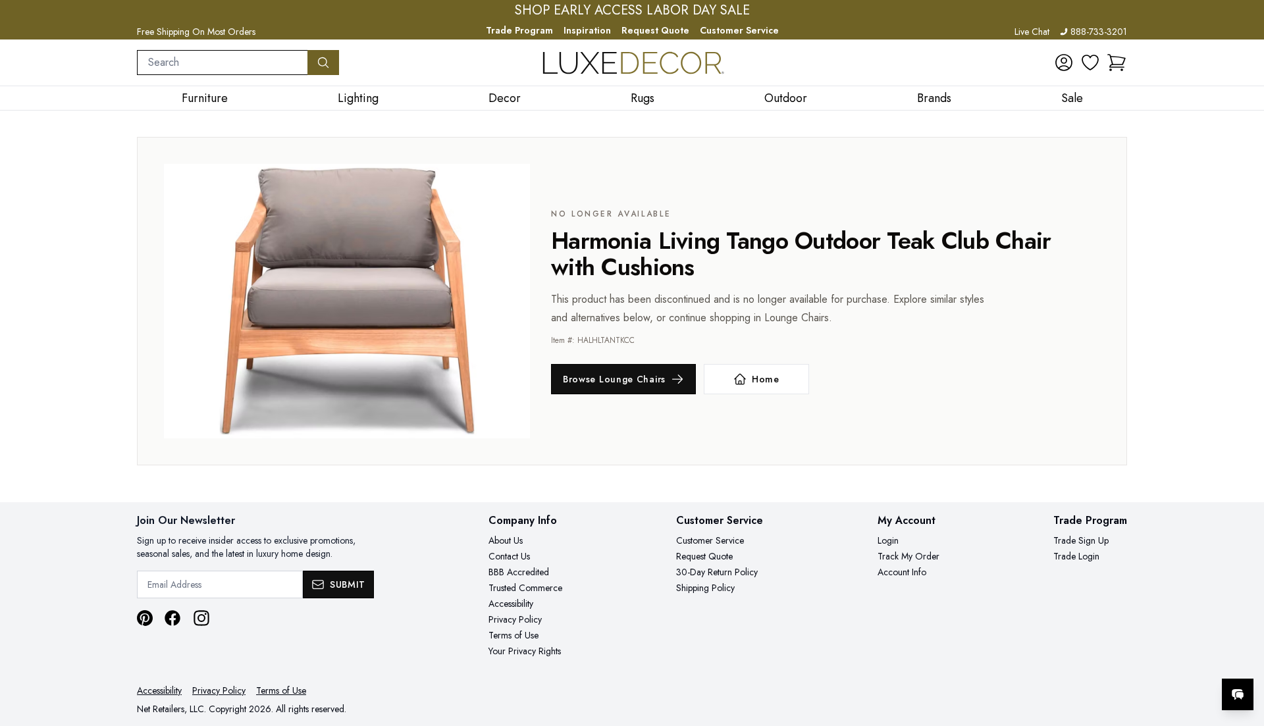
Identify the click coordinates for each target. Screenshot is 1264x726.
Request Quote (655, 30)
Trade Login (1076, 556)
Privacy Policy (515, 619)
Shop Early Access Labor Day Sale (632, 10)
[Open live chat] (1237, 694)
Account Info (902, 572)
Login (888, 540)
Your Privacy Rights (524, 651)
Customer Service (739, 30)
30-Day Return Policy (717, 572)
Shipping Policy (705, 587)
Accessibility (510, 603)
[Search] (323, 62)
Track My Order (908, 556)
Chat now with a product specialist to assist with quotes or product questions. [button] (1145, 659)
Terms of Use (513, 635)
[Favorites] (1090, 62)
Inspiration (587, 30)
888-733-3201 (1098, 31)
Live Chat (1031, 31)
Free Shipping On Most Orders (196, 31)
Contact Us (509, 556)
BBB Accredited (518, 572)
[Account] (1063, 62)
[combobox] (222, 62)
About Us (505, 540)
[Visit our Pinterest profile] (145, 618)
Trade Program (519, 30)
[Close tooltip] (1243, 654)
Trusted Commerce (525, 587)
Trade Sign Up (1081, 540)
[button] (1116, 62)
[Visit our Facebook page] (172, 618)
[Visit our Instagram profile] (201, 618)
